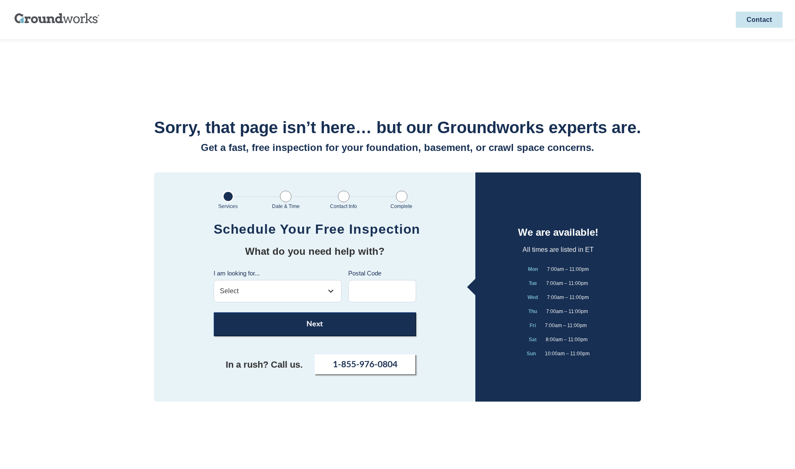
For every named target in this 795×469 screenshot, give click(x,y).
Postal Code (364, 273)
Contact (759, 19)
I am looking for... (237, 273)
